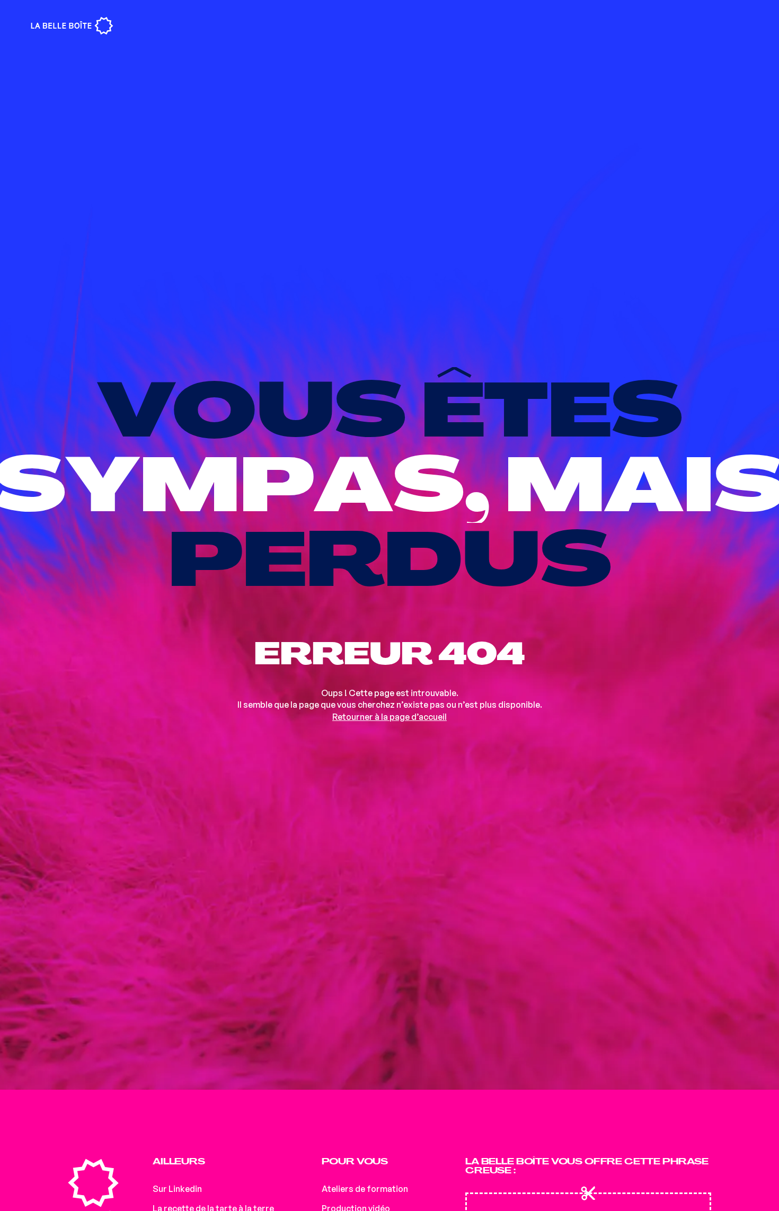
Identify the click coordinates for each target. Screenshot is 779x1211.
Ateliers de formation (365, 1188)
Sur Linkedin (177, 1188)
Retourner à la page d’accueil (389, 716)
